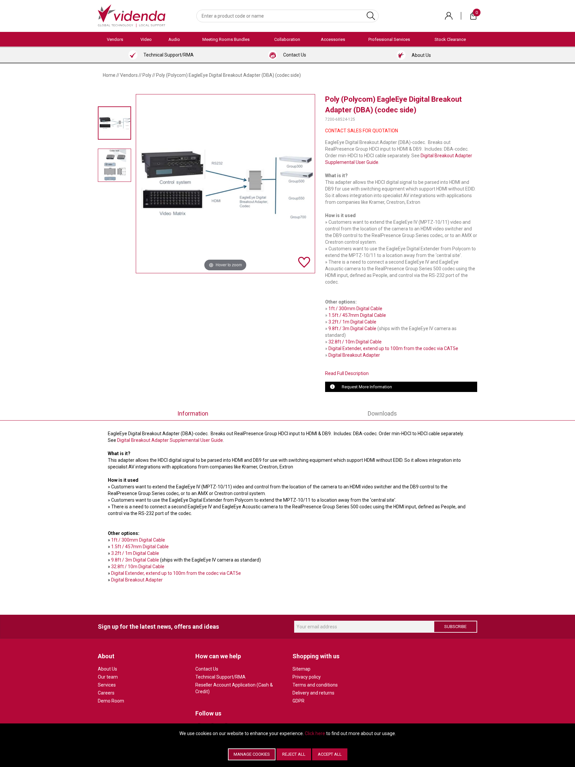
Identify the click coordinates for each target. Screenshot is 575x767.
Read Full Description (347, 373)
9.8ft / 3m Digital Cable (352, 328)
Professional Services (389, 39)
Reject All (293, 754)
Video (146, 39)
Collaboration (287, 39)
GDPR (298, 700)
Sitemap (301, 669)
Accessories (333, 39)
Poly (146, 75)
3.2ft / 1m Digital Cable (352, 321)
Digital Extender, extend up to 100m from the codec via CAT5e (393, 348)
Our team (108, 677)
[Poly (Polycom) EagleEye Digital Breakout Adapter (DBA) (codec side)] (114, 123)
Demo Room (111, 700)
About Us (107, 669)
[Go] (371, 16)
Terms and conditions (315, 685)
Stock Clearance (450, 39)
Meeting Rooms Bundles (226, 39)
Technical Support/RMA (220, 677)
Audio (174, 39)
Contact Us (206, 669)
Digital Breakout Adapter (354, 355)
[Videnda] (131, 15)
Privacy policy (306, 677)
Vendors (115, 39)
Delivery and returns (313, 693)
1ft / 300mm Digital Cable (355, 308)
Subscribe (455, 626)
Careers (106, 693)
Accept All (330, 754)
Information (192, 413)
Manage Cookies (252, 754)
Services (107, 685)
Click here (315, 733)
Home (109, 75)
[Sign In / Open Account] (449, 16)
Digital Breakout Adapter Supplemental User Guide (170, 440)
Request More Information (367, 386)
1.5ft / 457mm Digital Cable (357, 315)
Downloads (382, 413)
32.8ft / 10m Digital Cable (355, 341)
